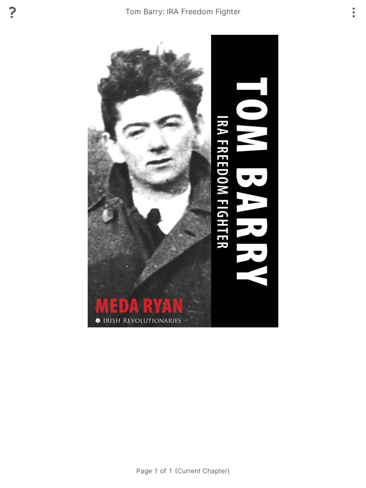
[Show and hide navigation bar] (354, 12)
